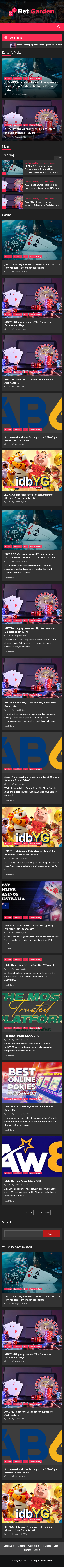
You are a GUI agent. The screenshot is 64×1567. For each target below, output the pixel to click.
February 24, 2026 (22, 1040)
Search (7, 1222)
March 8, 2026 (20, 969)
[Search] (59, 26)
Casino (8, 78)
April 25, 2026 (20, 444)
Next (47, 1212)
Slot (25, 78)
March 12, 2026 (21, 933)
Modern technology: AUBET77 (21, 1035)
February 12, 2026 (22, 1185)
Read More (9, 577)
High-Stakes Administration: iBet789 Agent (29, 964)
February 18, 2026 (22, 1114)
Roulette (46, 1545)
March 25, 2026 (21, 502)
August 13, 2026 (21, 94)
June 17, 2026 (20, 387)
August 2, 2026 (20, 137)
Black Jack (9, 1545)
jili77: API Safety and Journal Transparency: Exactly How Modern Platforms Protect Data (31, 86)
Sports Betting (35, 78)
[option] (32, 168)
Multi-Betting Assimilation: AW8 (22, 1180)
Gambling (17, 78)
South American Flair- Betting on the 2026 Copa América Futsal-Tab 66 (42, 203)
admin (9, 94)
